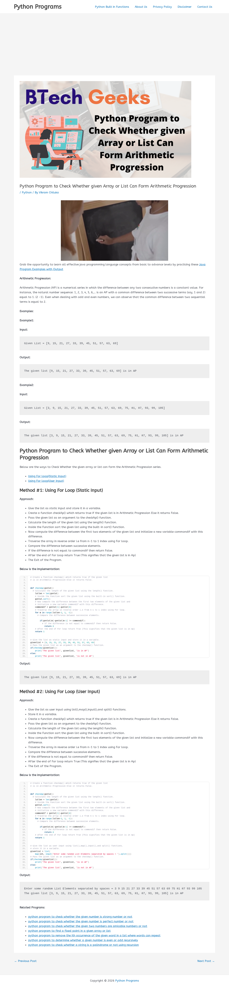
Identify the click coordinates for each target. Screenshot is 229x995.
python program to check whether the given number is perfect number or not (80, 921)
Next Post (206, 961)
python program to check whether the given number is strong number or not (80, 916)
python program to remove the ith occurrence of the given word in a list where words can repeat (94, 935)
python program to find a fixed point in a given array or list (69, 930)
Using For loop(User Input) (46, 480)
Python (27, 192)
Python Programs (38, 6)
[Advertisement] (114, 38)
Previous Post (25, 961)
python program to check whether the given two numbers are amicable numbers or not (87, 926)
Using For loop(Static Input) (47, 476)
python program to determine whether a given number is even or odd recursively (83, 940)
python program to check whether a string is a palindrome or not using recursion (83, 944)
